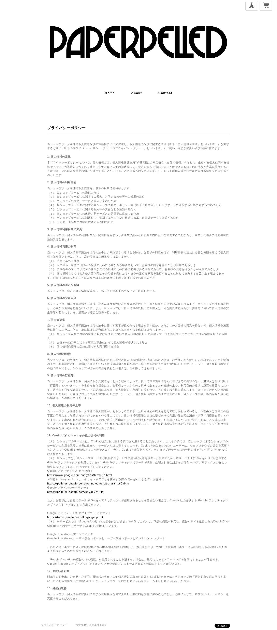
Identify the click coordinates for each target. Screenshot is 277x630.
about (136, 93)
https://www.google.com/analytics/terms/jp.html (79, 475)
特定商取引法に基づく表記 (91, 625)
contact (165, 93)
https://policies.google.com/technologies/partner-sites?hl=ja (88, 483)
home (110, 93)
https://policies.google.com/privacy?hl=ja (75, 491)
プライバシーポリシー (54, 625)
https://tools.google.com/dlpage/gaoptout (75, 517)
